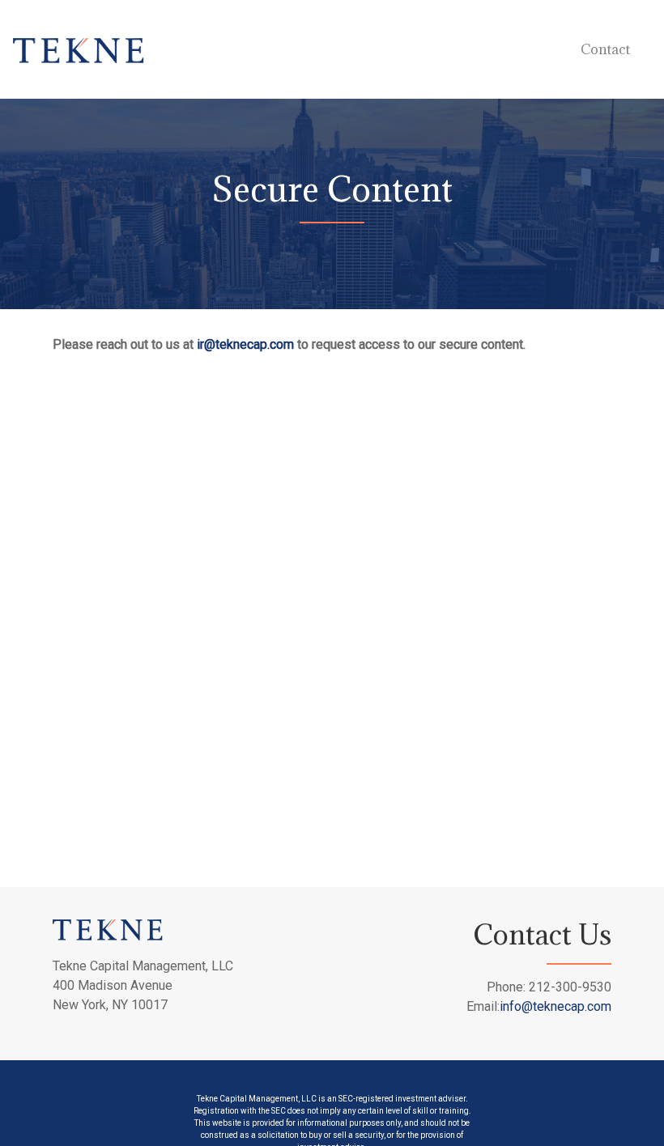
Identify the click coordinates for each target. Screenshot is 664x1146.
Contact (605, 49)
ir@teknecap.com (245, 344)
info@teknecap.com (555, 1006)
